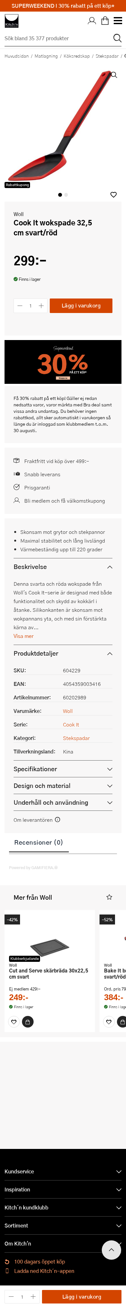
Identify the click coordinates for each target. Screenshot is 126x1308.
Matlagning (46, 55)
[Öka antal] (41, 306)
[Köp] (28, 1022)
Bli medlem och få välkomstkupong (64, 500)
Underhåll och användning (51, 802)
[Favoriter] (14, 1022)
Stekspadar (107, 55)
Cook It (71, 724)
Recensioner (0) (39, 842)
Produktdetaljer (36, 653)
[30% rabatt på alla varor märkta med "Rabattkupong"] (63, 381)
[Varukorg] (105, 21)
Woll (19, 214)
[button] (113, 195)
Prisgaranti (37, 487)
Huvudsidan (17, 55)
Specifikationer (35, 768)
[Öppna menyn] (117, 21)
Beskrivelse (30, 566)
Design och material (42, 785)
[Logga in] (92, 21)
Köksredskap (77, 55)
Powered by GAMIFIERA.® (33, 867)
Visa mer (24, 636)
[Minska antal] (20, 306)
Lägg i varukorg (81, 305)
